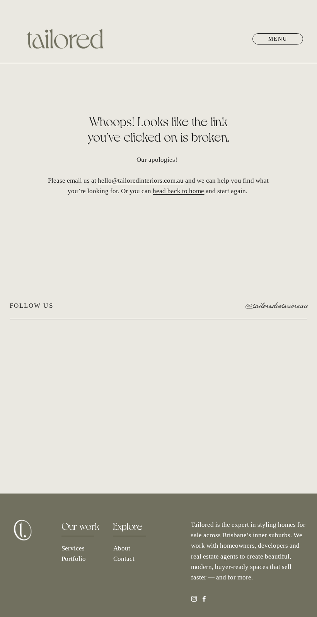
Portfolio (73, 558)
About (121, 548)
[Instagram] (194, 599)
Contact (124, 558)
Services (73, 548)
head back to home (178, 191)
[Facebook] (204, 599)
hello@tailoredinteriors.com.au (141, 180)
